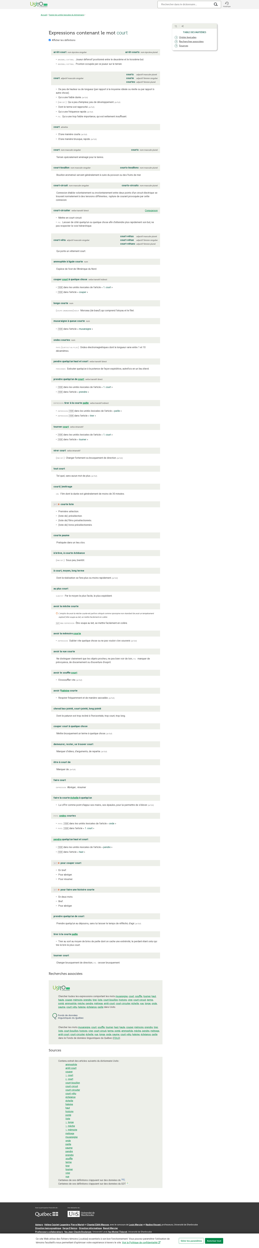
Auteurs (39, 1224)
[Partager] (182, 26)
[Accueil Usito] (36, 4)
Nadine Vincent (153, 1224)
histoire (123, 999)
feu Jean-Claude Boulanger (78, 1232)
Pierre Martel (77, 1224)
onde (154, 1003)
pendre (89, 1003)
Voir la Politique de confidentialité (139, 1242)
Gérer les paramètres (191, 1241)
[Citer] (176, 26)
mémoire (77, 999)
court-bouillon (110, 999)
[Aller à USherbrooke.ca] (81, 1216)
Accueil (44, 15)
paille (100, 1007)
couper (68, 999)
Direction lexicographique (48, 1228)
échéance (92, 1007)
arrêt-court (109, 1003)
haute (61, 999)
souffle (138, 996)
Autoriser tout (214, 1241)
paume (61, 1007)
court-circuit (139, 999)
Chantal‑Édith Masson (98, 1224)
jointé (61, 1003)
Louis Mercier (136, 1224)
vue (142, 1003)
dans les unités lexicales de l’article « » (85, 287)
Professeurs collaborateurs (49, 1232)
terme (150, 999)
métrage (98, 1003)
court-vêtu (71, 1007)
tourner (146, 996)
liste (100, 999)
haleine (82, 1007)
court (131, 996)
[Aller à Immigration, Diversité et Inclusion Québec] (46, 1216)
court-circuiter (123, 1003)
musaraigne (122, 996)
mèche (81, 1003)
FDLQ (116, 1038)
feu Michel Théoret (117, 1232)
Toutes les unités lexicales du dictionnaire (66, 15)
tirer (95, 999)
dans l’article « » (73, 292)
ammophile (71, 1003)
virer (130, 999)
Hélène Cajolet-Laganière (57, 1224)
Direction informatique (90, 1228)
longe (148, 1003)
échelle (135, 1003)
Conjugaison (151, 210)
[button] (226, 4)
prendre (87, 999)
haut (154, 996)
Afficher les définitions (63, 40)
